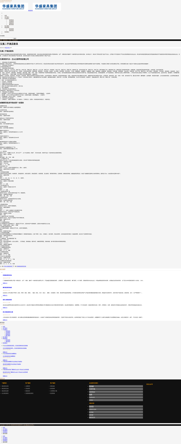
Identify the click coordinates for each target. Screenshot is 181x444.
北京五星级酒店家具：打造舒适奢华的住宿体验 (15, 348)
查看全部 (2, 378)
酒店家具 (30, 10)
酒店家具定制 (9, 0)
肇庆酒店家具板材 (7, 287)
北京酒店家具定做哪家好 (9, 356)
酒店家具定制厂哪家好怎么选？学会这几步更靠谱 (15, 372)
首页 (1, 40)
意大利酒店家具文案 (8, 312)
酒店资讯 (5, 40)
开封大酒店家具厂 (8, 266)
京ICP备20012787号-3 (28, 425)
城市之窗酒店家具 (7, 299)
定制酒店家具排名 (7, 275)
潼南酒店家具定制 (21, 266)
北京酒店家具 (3, 0)
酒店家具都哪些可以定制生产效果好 (12, 364)
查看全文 (5, 283)
